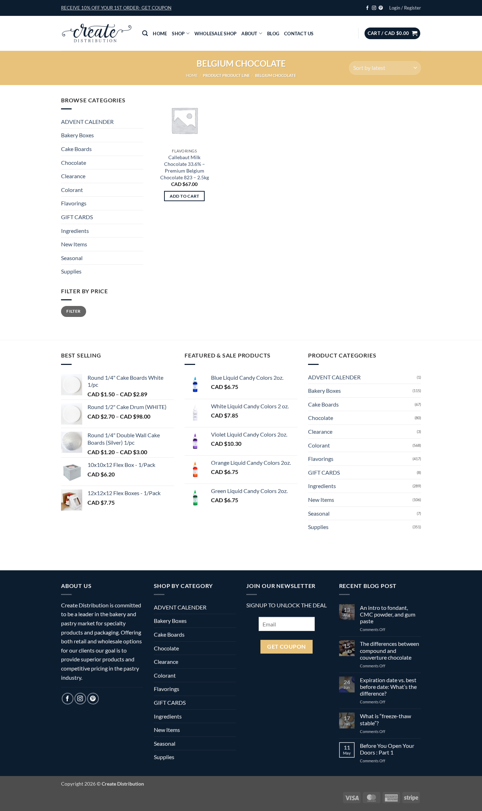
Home (160, 33)
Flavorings (73, 203)
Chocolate (73, 162)
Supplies (71, 271)
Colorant (72, 189)
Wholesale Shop (215, 33)
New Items (74, 244)
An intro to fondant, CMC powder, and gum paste (387, 614)
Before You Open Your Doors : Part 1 (387, 749)
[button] (116, 7)
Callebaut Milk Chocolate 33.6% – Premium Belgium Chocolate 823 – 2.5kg (184, 167)
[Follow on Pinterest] (381, 8)
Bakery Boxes (77, 135)
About (249, 33)
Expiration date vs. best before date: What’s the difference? (388, 687)
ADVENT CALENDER (87, 121)
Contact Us (299, 33)
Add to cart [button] (184, 196)
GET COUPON (286, 646)
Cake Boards (76, 148)
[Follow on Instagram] (374, 8)
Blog (273, 33)
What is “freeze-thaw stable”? (385, 719)
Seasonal (72, 257)
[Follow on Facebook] (367, 8)
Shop (178, 33)
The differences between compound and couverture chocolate (389, 650)
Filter (73, 311)
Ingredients (75, 230)
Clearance (73, 176)
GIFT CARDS (77, 217)
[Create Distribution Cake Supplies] (96, 33)
